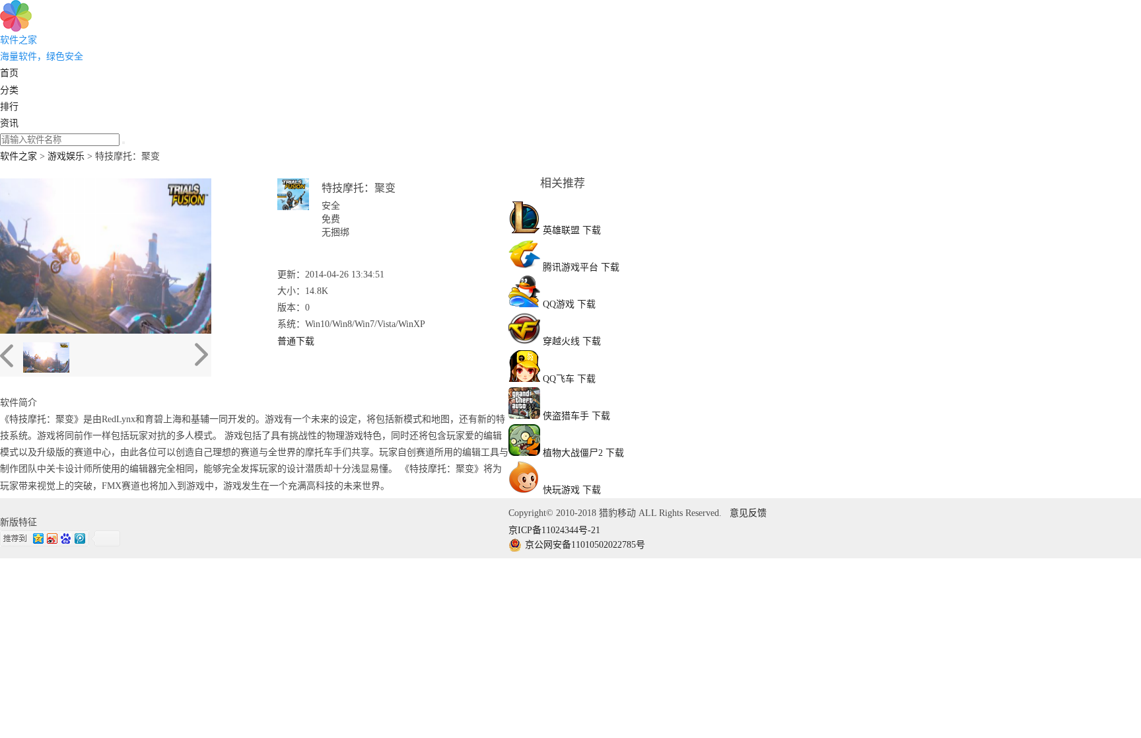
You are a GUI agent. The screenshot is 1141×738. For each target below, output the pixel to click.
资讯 (9, 123)
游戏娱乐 (66, 156)
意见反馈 (748, 513)
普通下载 (295, 341)
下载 (591, 230)
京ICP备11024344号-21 (554, 530)
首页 (9, 73)
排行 (9, 107)
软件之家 (18, 156)
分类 (9, 90)
